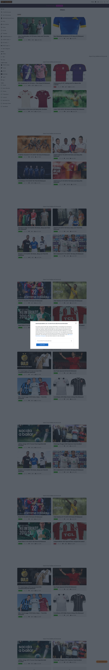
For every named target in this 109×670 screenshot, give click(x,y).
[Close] (76, 323)
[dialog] (54, 335)
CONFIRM (42, 344)
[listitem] (54, 340)
